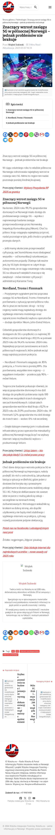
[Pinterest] (26, 134)
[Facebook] (5, 134)
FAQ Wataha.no (43, 801)
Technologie (21, 20)
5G (17, 651)
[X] (10, 134)
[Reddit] (15, 134)
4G (13, 651)
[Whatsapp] (31, 134)
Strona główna (9, 20)
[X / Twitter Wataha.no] (25, 798)
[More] (10, 140)
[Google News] (47, 134)
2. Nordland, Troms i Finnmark (19, 118)
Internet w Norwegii (10, 655)
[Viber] (36, 134)
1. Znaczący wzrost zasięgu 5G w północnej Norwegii (25, 111)
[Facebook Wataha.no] (20, 798)
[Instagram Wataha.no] (29, 798)
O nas (28, 804)
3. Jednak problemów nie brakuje (20, 123)
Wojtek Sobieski (16, 44)
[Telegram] (5, 140)
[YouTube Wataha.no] (34, 798)
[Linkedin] (21, 134)
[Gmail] (41, 134)
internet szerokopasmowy (29, 651)
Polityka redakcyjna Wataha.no (21, 801)
